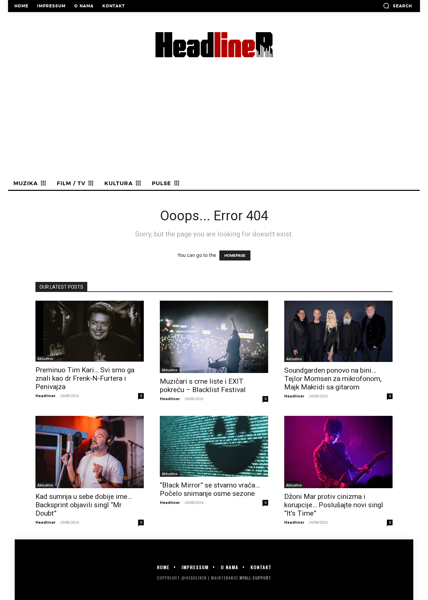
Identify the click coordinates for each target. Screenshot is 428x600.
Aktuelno (45, 358)
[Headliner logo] (214, 44)
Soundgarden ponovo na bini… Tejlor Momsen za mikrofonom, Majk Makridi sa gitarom (333, 378)
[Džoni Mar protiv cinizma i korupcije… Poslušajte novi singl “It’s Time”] (338, 452)
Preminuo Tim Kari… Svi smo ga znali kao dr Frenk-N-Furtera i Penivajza (84, 378)
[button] (397, 5)
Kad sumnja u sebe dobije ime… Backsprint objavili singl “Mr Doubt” (83, 505)
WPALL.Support (255, 578)
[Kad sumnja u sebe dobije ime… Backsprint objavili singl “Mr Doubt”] (89, 452)
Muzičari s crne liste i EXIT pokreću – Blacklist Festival (203, 385)
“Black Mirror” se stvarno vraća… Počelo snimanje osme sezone (210, 489)
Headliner (45, 395)
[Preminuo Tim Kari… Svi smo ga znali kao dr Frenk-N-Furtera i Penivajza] (89, 331)
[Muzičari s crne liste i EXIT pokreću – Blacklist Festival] (214, 337)
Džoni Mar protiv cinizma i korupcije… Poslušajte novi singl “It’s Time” (333, 505)
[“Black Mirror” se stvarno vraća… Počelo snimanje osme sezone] (214, 446)
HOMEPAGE (234, 255)
